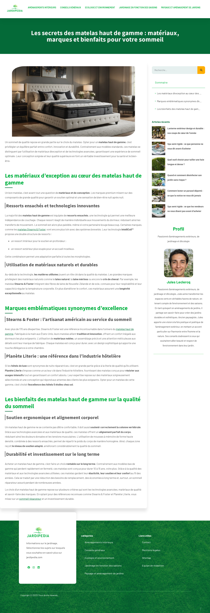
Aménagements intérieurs (42, 7)
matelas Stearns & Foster (32, 229)
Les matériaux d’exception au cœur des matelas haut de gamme (179, 93)
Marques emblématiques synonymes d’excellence (179, 101)
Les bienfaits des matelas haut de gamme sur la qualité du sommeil (179, 108)
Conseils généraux (70, 7)
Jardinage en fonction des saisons (138, 7)
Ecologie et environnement (100, 7)
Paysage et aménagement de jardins (180, 7)
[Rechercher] (201, 70)
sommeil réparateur (30, 498)
